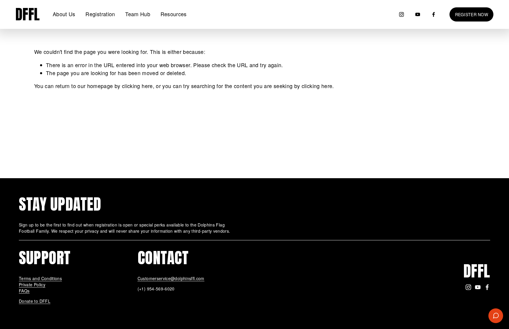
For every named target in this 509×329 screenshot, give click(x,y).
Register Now (471, 14)
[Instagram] (401, 14)
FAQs (24, 291)
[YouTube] (418, 14)
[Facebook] (434, 14)
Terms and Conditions (40, 278)
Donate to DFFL (34, 301)
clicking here (137, 86)
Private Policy (32, 284)
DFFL (27, 14)
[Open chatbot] (495, 315)
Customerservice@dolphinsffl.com (171, 278)
